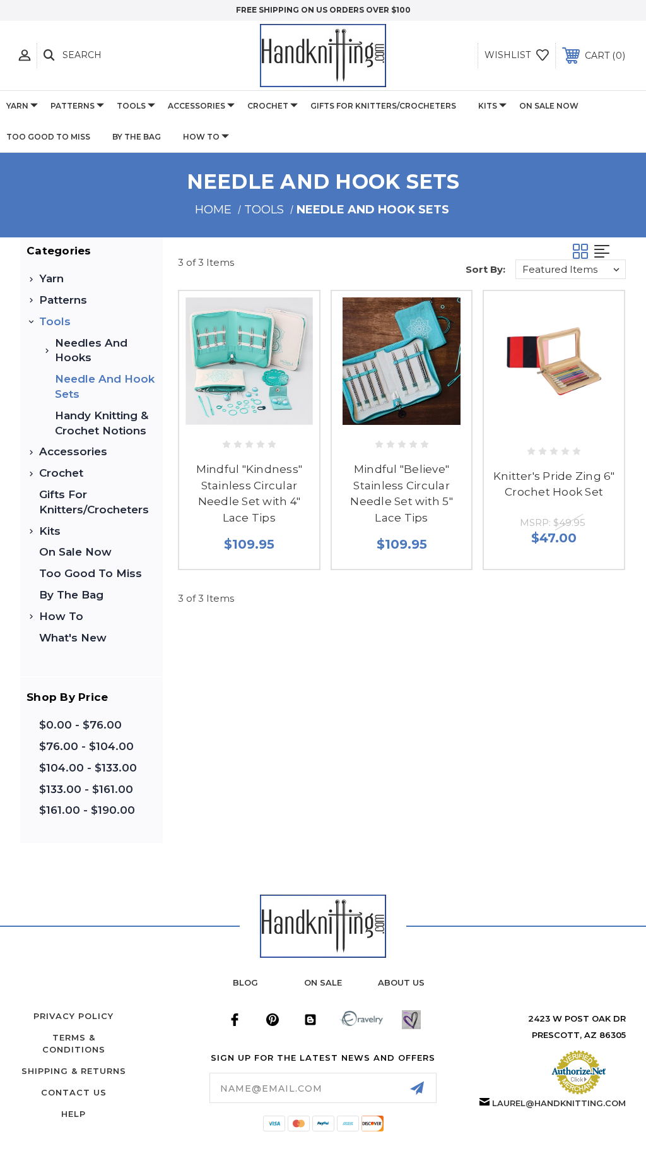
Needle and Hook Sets (105, 386)
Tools (131, 105)
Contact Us (74, 1092)
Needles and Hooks (91, 350)
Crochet (267, 105)
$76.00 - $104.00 (86, 746)
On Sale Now (548, 105)
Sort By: (485, 269)
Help (73, 1114)
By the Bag (136, 136)
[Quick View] (222, 417)
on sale (323, 982)
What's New (73, 637)
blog (245, 982)
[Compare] (275, 417)
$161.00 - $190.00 (87, 810)
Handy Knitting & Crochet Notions (101, 423)
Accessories (196, 105)
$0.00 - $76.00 (80, 725)
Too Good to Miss (48, 136)
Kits (487, 105)
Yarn (17, 105)
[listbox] (570, 269)
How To (201, 136)
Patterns (72, 105)
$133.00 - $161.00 (86, 789)
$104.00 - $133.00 (88, 767)
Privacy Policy (73, 1016)
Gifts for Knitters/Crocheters (383, 105)
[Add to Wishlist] (249, 417)
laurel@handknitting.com (559, 1103)
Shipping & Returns (73, 1071)
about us (401, 982)
